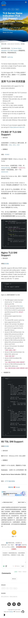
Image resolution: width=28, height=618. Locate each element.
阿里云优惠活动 (13, 596)
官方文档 (6, 263)
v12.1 (14, 145)
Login (22, 566)
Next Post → (22, 502)
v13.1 (18, 145)
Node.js (11, 611)
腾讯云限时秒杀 (5, 596)
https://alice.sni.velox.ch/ (17, 127)
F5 (9, 9)
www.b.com (4, 172)
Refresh (14, 578)
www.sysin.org (5, 167)
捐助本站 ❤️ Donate (14, 487)
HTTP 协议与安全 (10, 481)
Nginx (17, 9)
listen (21, 306)
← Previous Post (7, 502)
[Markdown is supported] (4, 566)
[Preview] (6, 566)
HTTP (5, 9)
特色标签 (3, 585)
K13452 (7, 154)
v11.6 (10, 145)
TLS (13, 9)
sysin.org (10, 57)
